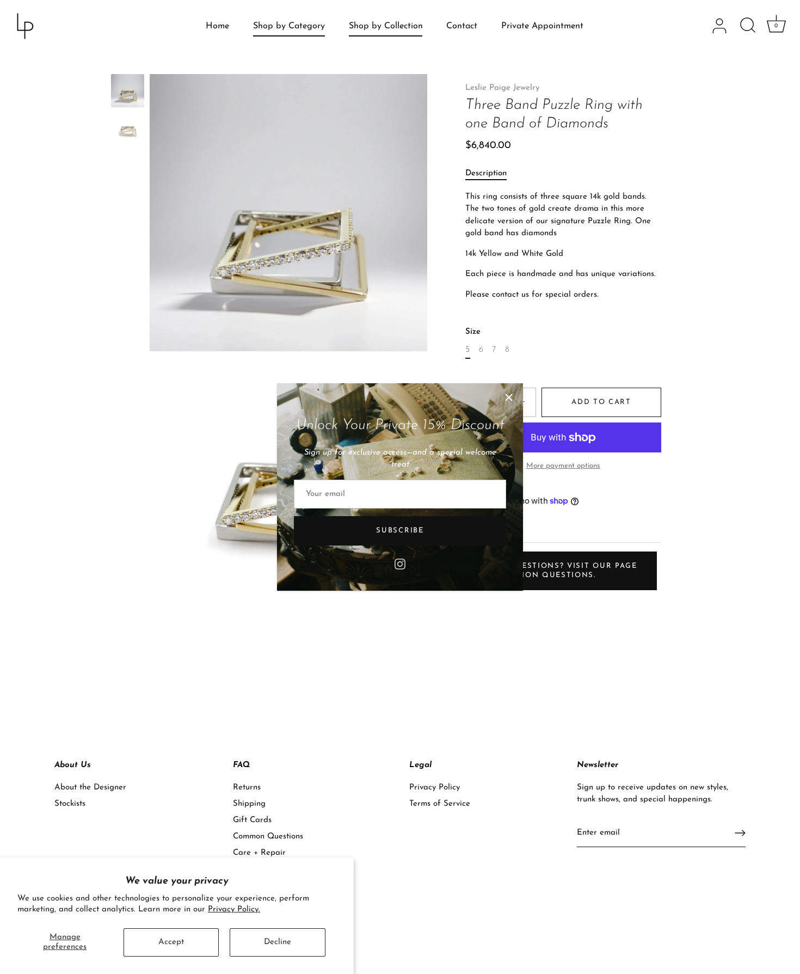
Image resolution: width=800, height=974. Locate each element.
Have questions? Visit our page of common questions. (559, 571)
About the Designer (90, 787)
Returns (247, 787)
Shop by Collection (386, 26)
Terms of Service (439, 804)
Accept (171, 942)
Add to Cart (601, 402)
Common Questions (268, 836)
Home (217, 26)
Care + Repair (259, 853)
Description (486, 174)
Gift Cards (252, 820)
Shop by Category (289, 26)
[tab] (491, 174)
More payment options (563, 465)
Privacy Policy (434, 787)
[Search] (748, 26)
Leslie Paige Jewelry (502, 88)
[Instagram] (400, 563)
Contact (461, 26)
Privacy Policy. (234, 909)
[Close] (509, 397)
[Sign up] (740, 833)
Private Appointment (542, 26)
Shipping (249, 804)
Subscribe (399, 530)
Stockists (69, 804)
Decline (277, 942)
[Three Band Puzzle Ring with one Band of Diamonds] (127, 90)
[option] (127, 93)
